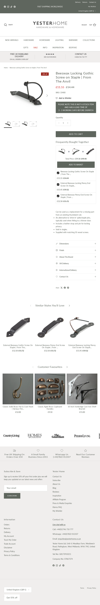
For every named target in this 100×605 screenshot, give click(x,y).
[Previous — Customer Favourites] (33, 367)
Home (6, 67)
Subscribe (12, 496)
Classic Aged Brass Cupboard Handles (50, 408)
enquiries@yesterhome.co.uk (69, 539)
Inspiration (57, 496)
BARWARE (73, 40)
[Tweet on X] (62, 288)
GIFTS (25, 47)
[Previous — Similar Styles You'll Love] (30, 305)
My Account (9, 536)
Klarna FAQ (57, 507)
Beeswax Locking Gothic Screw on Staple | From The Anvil (28, 67)
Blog (54, 488)
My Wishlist (92, 6)
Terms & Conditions (12, 555)
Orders (6, 525)
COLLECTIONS (89, 40)
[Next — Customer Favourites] (67, 367)
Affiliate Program (59, 499)
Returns (84, 2)
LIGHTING (59, 40)
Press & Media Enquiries (62, 503)
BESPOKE (73, 47)
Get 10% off (12, 597)
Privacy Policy (9, 551)
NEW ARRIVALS (11, 40)
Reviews (56, 492)
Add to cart (76, 134)
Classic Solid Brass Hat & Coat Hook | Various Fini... (18, 408)
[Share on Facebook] (65, 288)
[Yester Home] (50, 25)
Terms (82, 588)
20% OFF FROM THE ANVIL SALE (50, 6)
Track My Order (10, 540)
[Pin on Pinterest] (68, 288)
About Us (56, 484)
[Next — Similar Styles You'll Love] (69, 305)
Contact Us (92, 2)
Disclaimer (8, 547)
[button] (63, 98)
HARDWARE (29, 40)
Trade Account (9, 544)
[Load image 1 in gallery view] (27, 94)
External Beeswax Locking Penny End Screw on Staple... (82, 346)
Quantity (59, 117)
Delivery (78, 2)
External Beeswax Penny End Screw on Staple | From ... (50, 346)
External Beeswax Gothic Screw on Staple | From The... (18, 346)
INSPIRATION (58, 47)
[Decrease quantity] (58, 123)
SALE (35, 47)
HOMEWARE (44, 40)
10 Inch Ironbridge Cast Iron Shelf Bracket (82, 408)
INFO (45, 47)
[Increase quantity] (68, 123)
